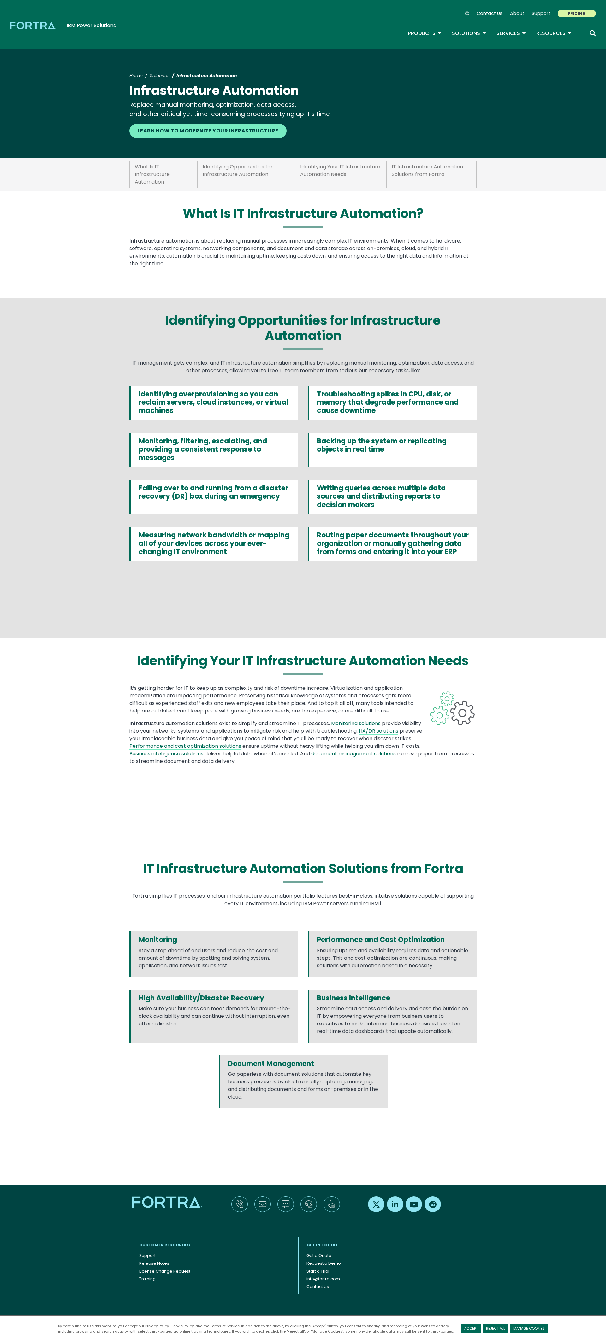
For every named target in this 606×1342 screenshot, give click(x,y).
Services (511, 33)
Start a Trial (317, 1271)
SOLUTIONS (469, 33)
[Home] (34, 25)
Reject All (495, 1328)
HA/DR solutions (378, 731)
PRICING (577, 13)
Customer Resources (164, 1245)
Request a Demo (323, 1263)
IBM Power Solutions (91, 25)
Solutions (159, 76)
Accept (471, 1328)
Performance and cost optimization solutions (185, 746)
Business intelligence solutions (166, 753)
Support (541, 13)
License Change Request (164, 1271)
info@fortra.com (323, 1279)
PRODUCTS (425, 33)
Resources (554, 33)
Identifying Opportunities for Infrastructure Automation (238, 170)
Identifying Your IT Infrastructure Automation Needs (340, 170)
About (517, 13)
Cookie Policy (182, 1325)
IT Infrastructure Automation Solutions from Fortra (427, 170)
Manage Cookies (529, 1328)
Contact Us (489, 13)
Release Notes (154, 1263)
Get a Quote (318, 1255)
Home (136, 76)
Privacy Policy (157, 1325)
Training (147, 1279)
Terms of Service (225, 1325)
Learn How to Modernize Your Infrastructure (208, 130)
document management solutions (353, 753)
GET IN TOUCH (321, 1245)
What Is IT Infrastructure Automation (152, 174)
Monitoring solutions (356, 723)
